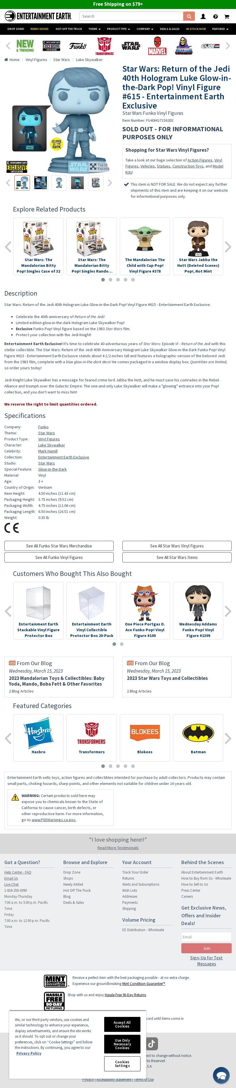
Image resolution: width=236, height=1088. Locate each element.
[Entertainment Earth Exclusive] (51, 45)
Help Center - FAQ (17, 872)
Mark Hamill (48, 451)
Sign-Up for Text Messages (206, 961)
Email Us (11, 878)
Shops (68, 878)
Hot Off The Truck (69, 29)
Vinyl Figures (49, 439)
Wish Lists (129, 890)
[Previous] (7, 45)
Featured (219, 29)
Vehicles (147, 166)
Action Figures (200, 160)
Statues (163, 166)
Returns (128, 878)
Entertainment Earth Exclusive (63, 457)
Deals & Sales (170, 29)
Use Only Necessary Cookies (122, 1044)
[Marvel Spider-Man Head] (157, 45)
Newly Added (40, 29)
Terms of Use (144, 1079)
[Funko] (78, 45)
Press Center (190, 890)
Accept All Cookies (122, 1024)
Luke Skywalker (51, 445)
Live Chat (11, 884)
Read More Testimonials (118, 847)
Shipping (129, 908)
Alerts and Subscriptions (140, 884)
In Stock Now (196, 29)
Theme (93, 29)
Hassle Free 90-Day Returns (125, 994)
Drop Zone (71, 872)
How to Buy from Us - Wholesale (206, 878)
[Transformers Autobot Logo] (104, 45)
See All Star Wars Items (177, 557)
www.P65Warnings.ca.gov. (54, 819)
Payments (130, 902)
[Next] (228, 45)
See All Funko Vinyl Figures (59, 557)
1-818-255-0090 (15, 890)
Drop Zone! (15, 29)
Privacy (88, 1079)
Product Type (117, 29)
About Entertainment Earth (202, 872)
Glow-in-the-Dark (52, 469)
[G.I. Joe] (210, 45)
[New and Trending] (25, 45)
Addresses (129, 896)
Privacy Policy (28, 1053)
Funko (43, 426)
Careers (187, 896)
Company (144, 29)
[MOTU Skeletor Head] (184, 45)
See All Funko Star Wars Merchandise (59, 546)
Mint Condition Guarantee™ (143, 983)
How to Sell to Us (194, 884)
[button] (221, 1075)
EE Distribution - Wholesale (143, 929)
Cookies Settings (122, 1064)
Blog (67, 896)
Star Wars (46, 432)
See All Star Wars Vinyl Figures (177, 546)
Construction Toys (187, 166)
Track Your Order (135, 872)
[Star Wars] (131, 45)
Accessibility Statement (114, 1079)
